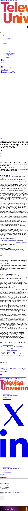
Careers (4, 69)
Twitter (18, 242)
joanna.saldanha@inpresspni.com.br (16, 250)
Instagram (24, 242)
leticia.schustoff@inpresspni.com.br (16, 249)
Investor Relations (7, 397)
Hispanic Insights (10, 54)
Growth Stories (9, 55)
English (7, 57)
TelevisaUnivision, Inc (11, 475)
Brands (7, 39)
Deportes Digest (5, 487)
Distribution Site (6, 394)
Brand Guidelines (7, 399)
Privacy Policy (17, 492)
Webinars (4, 489)
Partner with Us (8, 72)
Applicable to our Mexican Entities (11, 395)
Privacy (1, 474)
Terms (4, 474)
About (4, 62)
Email (3, 477)
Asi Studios (8, 51)
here (4, 238)
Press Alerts (4, 488)
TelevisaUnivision (4, 176)
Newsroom (6, 67)
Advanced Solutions (10, 53)
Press (1, 138)
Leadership (8, 38)
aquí (6, 342)
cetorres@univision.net (12, 245)
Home (3, 60)
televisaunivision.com (7, 240)
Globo (12, 176)
